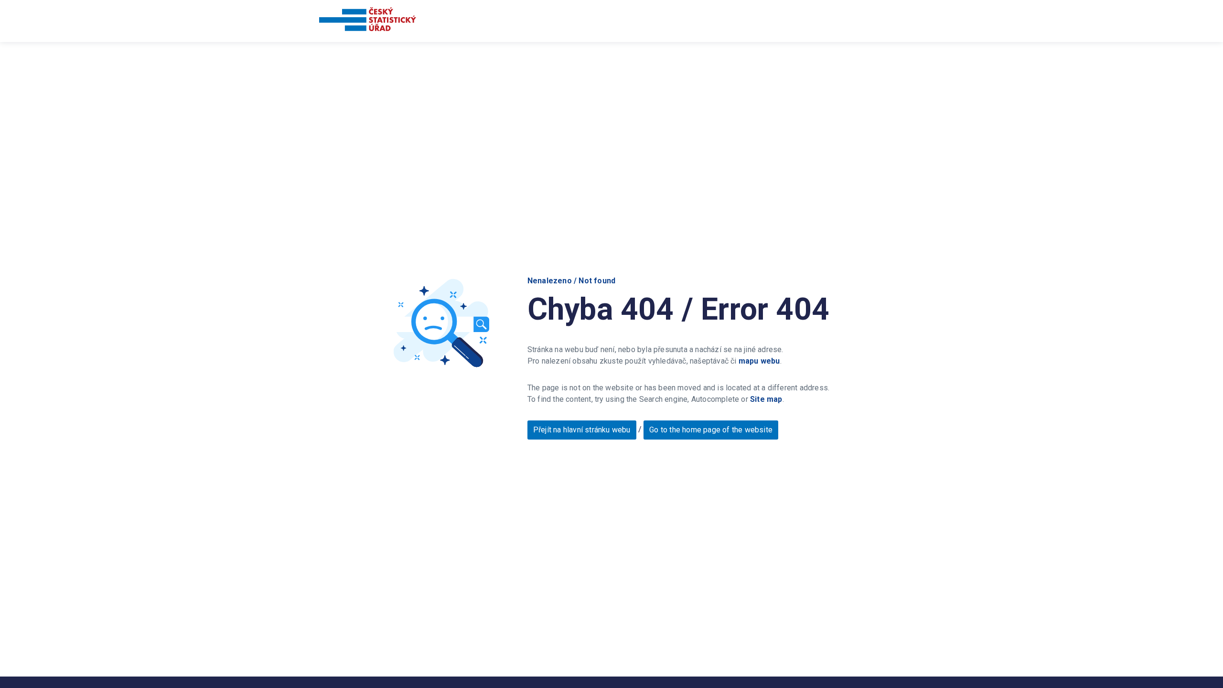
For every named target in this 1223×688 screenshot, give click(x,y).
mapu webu (759, 361)
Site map (766, 399)
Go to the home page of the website (710, 429)
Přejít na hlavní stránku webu (582, 429)
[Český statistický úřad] (367, 20)
